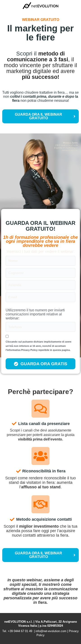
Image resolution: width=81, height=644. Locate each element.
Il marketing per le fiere (40, 32)
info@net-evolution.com (51, 631)
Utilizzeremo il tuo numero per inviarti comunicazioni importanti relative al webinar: (35, 314)
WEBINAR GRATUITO (40, 20)
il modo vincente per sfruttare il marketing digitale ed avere (40, 68)
